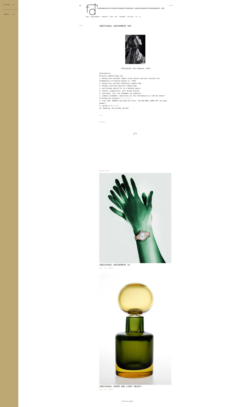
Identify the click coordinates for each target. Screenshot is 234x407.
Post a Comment (108, 268)
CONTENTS (105, 16)
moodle (115, 106)
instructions (125, 98)
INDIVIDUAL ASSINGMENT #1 (114, 265)
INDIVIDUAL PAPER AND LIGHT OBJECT (120, 386)
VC (140, 16)
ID (136, 16)
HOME (87, 16)
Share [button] (81, 25)
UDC (116, 16)
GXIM (111, 16)
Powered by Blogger (127, 401)
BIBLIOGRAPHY (95, 16)
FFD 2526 (130, 16)
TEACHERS (122, 16)
